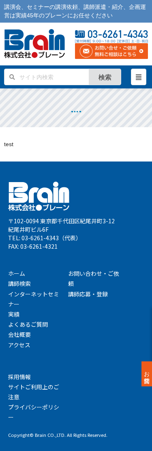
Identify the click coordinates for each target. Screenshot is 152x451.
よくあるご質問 (28, 324)
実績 (13, 314)
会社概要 (19, 334)
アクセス (19, 345)
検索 (104, 77)
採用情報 (19, 377)
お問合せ (146, 373)
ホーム (16, 273)
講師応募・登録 (88, 294)
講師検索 (19, 283)
